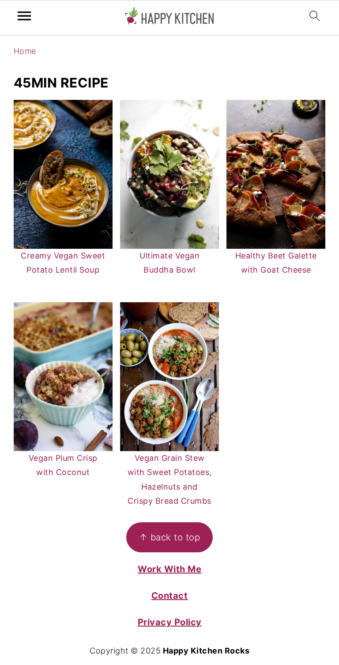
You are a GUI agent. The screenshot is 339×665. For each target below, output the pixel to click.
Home (25, 51)
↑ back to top (169, 537)
